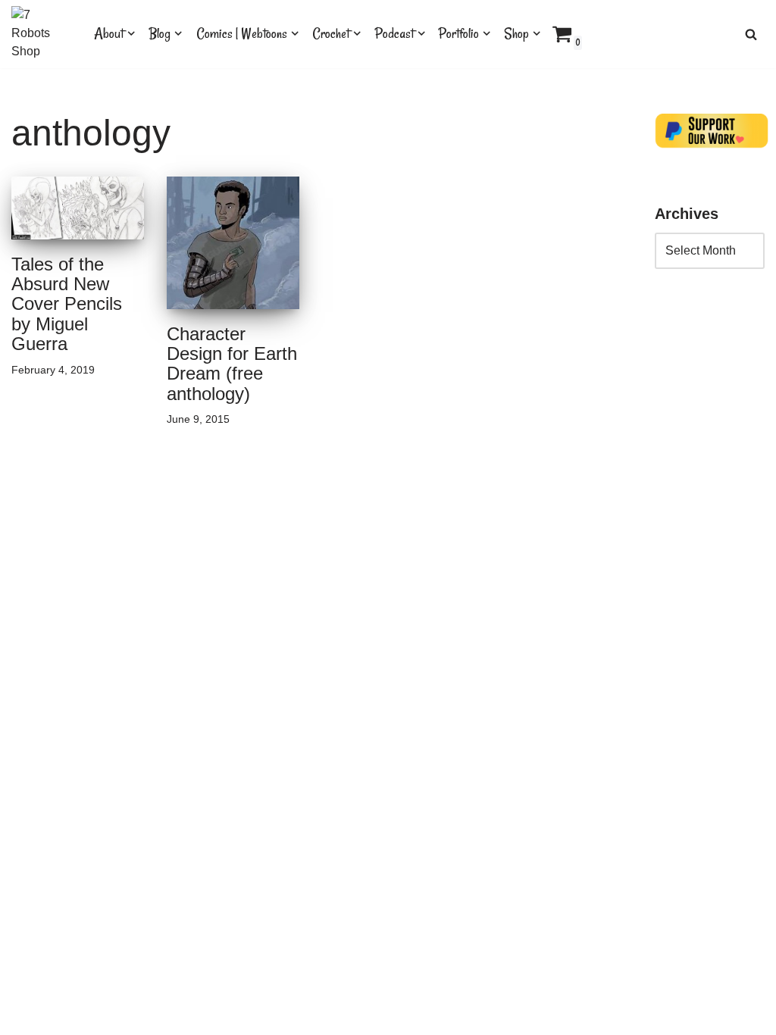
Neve (25, 1016)
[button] (131, 33)
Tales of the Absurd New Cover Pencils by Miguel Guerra (66, 304)
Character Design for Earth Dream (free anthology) (232, 364)
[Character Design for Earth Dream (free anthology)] (233, 243)
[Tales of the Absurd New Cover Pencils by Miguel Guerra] (77, 208)
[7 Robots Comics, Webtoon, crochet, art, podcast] (39, 34)
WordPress (147, 1016)
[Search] (751, 34)
